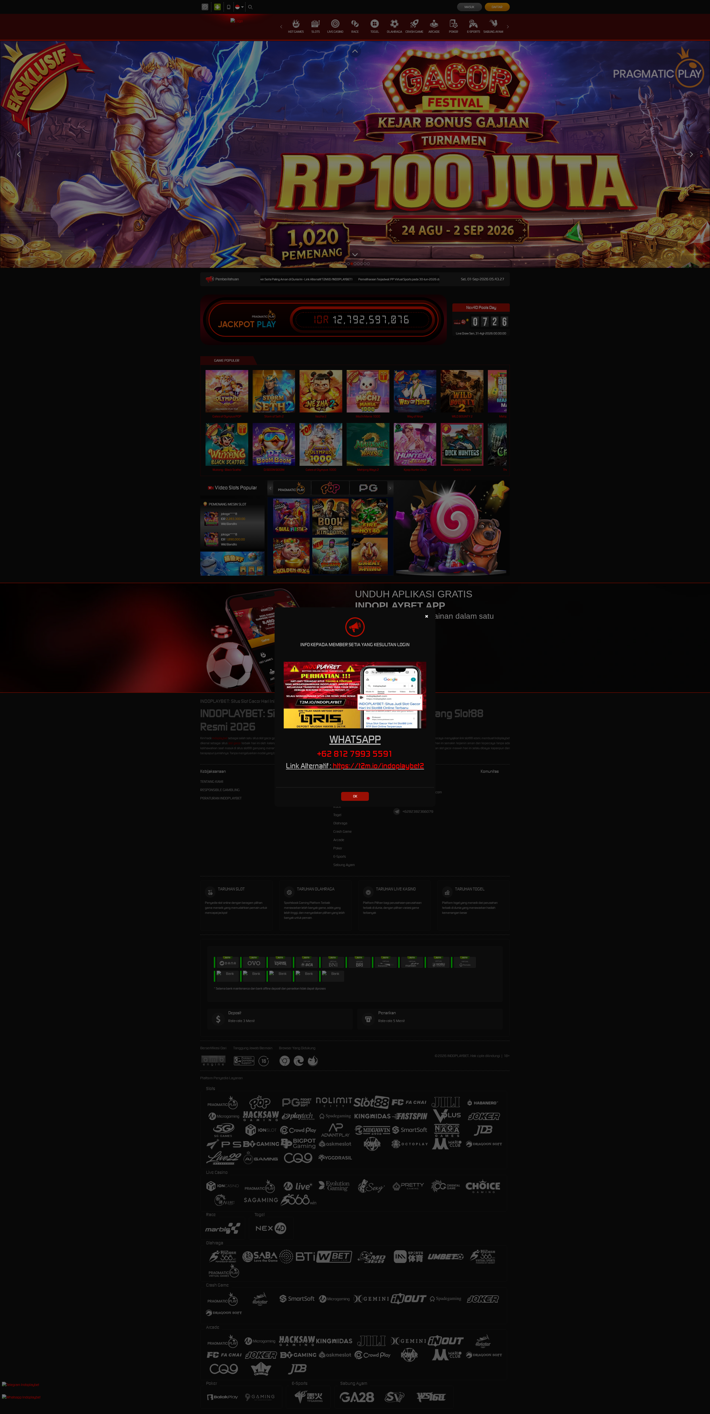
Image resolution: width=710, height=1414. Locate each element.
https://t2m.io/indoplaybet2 (378, 765)
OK (355, 796)
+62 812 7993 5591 (355, 753)
